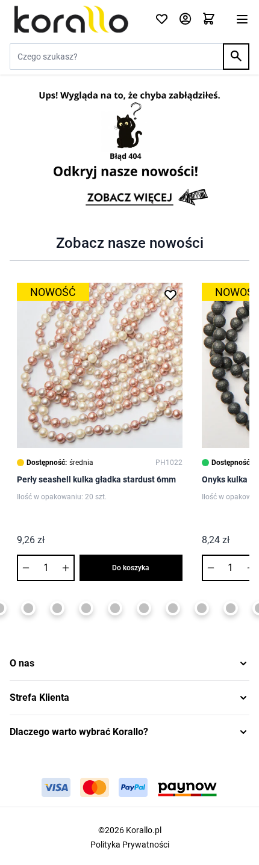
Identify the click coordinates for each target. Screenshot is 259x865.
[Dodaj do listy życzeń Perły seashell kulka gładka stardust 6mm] (170, 295)
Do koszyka (130, 568)
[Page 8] (115, 608)
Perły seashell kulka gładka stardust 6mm (96, 479)
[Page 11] (202, 608)
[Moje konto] (185, 19)
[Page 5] (28, 608)
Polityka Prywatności (129, 844)
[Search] (236, 56)
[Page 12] (231, 608)
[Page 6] (57, 608)
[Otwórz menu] (242, 19)
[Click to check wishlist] (162, 19)
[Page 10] (173, 608)
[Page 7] (86, 608)
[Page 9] (144, 608)
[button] (129, 663)
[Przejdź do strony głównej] (75, 19)
